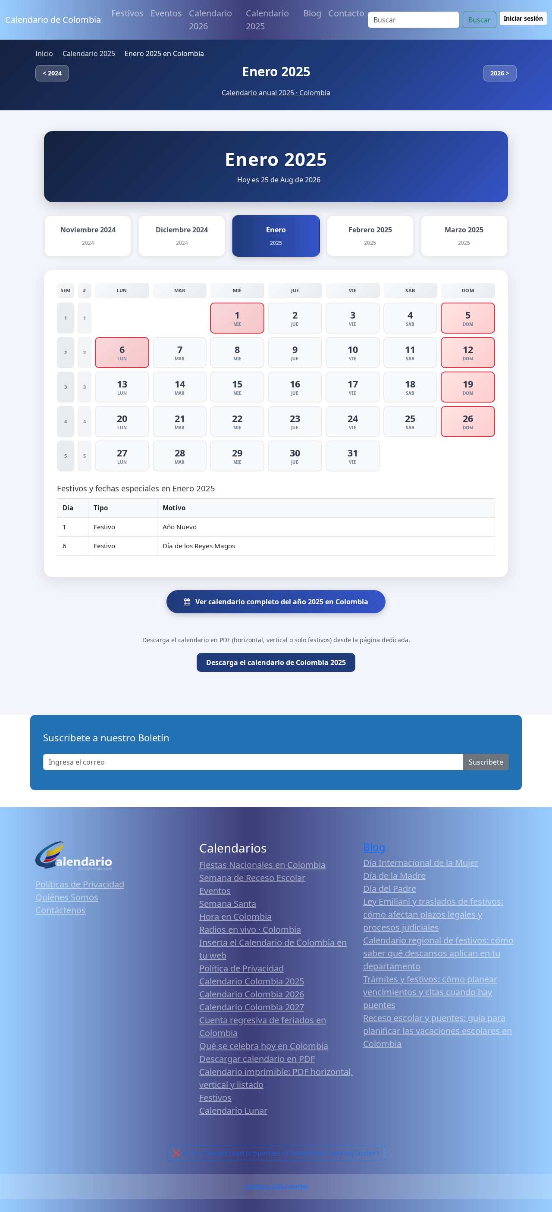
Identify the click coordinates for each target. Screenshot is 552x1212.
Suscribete (486, 762)
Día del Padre (389, 888)
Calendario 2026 (210, 19)
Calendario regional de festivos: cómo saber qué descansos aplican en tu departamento (438, 953)
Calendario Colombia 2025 (251, 981)
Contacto (346, 13)
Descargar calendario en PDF (257, 1059)
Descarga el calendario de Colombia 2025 (276, 662)
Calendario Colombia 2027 (251, 1007)
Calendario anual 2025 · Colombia (276, 92)
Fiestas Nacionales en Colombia (262, 865)
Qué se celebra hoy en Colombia (263, 1046)
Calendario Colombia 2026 (251, 994)
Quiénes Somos (66, 897)
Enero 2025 (276, 71)
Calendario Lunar (233, 1110)
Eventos (166, 13)
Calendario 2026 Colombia (276, 1186)
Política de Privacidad (241, 968)
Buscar (479, 20)
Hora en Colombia (235, 916)
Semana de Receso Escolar (252, 878)
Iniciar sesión (523, 18)
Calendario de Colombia (53, 19)
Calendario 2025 (267, 19)
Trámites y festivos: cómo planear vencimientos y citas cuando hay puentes (430, 992)
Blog (312, 13)
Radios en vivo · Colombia (250, 929)
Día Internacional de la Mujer (420, 862)
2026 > (499, 73)
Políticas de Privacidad (79, 884)
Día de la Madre (394, 875)
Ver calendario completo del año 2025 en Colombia (281, 601)
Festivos (127, 13)
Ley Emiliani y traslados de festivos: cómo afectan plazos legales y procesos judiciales (433, 914)
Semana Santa (227, 903)
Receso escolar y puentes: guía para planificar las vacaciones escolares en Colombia (437, 1031)
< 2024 (52, 73)
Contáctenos (60, 910)
